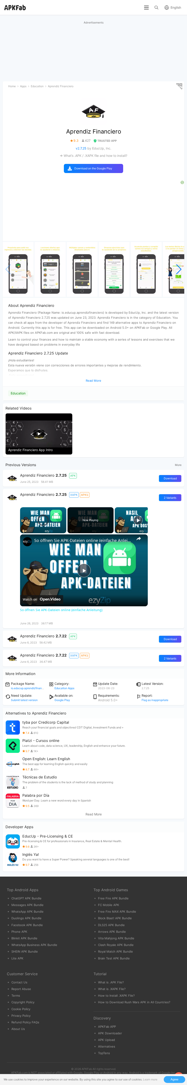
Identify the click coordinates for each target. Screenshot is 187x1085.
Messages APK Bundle (27, 905)
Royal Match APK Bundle (115, 951)
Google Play (62, 700)
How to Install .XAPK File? (116, 995)
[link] (27, 541)
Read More (94, 814)
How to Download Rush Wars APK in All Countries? (134, 1002)
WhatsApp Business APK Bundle (34, 945)
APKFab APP (107, 1026)
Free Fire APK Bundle (113, 898)
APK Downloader (110, 1033)
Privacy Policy (21, 1015)
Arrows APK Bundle (112, 931)
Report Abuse (21, 989)
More (178, 465)
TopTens (104, 1053)
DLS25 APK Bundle (111, 925)
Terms (15, 995)
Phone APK (19, 931)
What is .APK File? (111, 982)
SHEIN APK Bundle (24, 951)
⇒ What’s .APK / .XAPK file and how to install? (93, 156)
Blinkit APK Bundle (24, 938)
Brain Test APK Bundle (114, 958)
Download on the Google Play (93, 168)
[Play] (23, 530)
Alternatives (106, 1046)
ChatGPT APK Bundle (26, 898)
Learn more (150, 1079)
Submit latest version (24, 700)
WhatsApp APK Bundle (27, 911)
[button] (179, 269)
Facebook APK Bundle (27, 925)
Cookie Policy (20, 1009)
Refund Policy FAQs (25, 1022)
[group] (18, 269)
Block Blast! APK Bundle (115, 918)
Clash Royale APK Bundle (116, 945)
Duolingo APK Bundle (26, 918)
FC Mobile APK (108, 905)
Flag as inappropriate (155, 700)
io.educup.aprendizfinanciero (29, 688)
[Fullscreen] (63, 530)
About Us (18, 1029)
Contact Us (19, 982)
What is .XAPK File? (112, 989)
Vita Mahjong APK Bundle (116, 938)
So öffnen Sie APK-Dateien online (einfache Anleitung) (83, 540)
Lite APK (17, 958)
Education (18, 393)
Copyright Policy (22, 1002)
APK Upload (106, 1040)
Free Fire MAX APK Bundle (117, 911)
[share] (139, 538)
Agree (174, 1079)
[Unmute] (28, 530)
